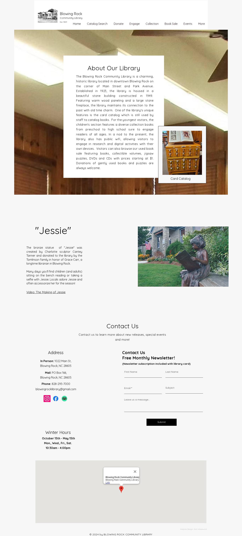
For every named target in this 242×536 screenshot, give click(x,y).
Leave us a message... (137, 399)
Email (127, 388)
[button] (134, 23)
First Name (130, 372)
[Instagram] (47, 398)
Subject (169, 387)
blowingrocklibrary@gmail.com (56, 389)
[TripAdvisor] (64, 398)
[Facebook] (55, 398)
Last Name (171, 372)
